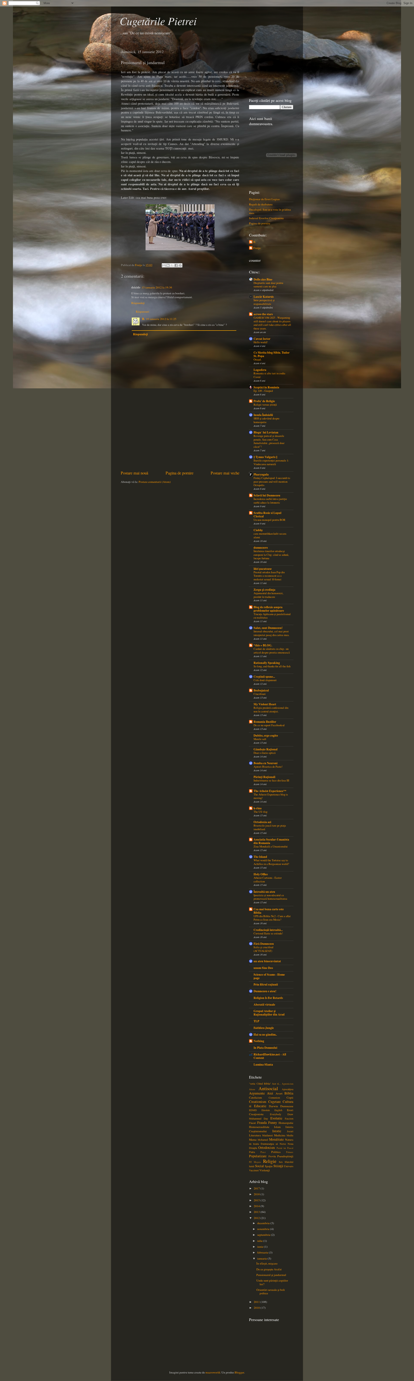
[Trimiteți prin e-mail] (164, 265)
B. (143, 319)
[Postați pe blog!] (168, 265)
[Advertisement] (180, 437)
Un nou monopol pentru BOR (269, 520)
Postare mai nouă (134, 473)
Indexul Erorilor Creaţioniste (266, 218)
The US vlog (260, 812)
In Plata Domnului (265, 1048)
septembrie (264, 1235)
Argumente (257, 1093)
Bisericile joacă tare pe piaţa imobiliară (270, 827)
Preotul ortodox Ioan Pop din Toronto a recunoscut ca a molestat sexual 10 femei (269, 575)
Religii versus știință (265, 404)
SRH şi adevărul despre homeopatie (266, 420)
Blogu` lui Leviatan (266, 432)
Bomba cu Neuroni (266, 763)
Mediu (290, 1135)
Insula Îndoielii (263, 415)
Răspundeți (138, 303)
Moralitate (276, 1139)
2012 (257, 1218)
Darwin (273, 1106)
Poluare (289, 1152)
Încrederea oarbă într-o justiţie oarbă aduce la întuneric (270, 500)
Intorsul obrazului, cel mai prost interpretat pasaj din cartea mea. (271, 633)
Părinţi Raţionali (264, 777)
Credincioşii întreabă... (268, 930)
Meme (253, 1140)
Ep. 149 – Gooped (263, 391)
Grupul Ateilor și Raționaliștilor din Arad (269, 1013)
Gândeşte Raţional (266, 749)
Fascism (289, 1118)
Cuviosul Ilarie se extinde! (268, 933)
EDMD (253, 1110)
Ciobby (258, 530)
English (278, 1110)
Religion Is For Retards (268, 998)
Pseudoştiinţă (285, 1156)
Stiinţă (278, 1166)
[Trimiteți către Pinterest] (180, 265)
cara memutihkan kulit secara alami (270, 535)
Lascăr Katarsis (264, 296)
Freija (256, 248)
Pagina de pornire (179, 473)
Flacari (252, 1122)
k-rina (258, 808)
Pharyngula (261, 474)
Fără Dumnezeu (264, 944)
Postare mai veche (225, 473)
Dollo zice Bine (263, 279)
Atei (270, 1093)
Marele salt (260, 739)
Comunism (274, 1097)
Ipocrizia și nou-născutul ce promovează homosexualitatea (270, 897)
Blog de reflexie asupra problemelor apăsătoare (269, 609)
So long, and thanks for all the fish (272, 666)
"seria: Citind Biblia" (260, 1083)
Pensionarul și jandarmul (271, 1275)
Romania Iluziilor (265, 722)
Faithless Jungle (264, 1028)
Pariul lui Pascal (285, 1148)
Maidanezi (267, 1135)
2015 (257, 1200)
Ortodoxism (266, 1147)
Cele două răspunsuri (265, 680)
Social (259, 1166)
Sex (281, 1162)
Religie (269, 1161)
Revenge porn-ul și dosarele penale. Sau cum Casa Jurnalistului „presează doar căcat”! (269, 441)
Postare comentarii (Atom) (155, 482)
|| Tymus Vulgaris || (265, 457)
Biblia (288, 1093)
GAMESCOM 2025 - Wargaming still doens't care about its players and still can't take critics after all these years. (272, 323)
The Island (260, 857)
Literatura (255, 1135)
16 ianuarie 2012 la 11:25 (161, 319)
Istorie (276, 1131)
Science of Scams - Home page (269, 976)
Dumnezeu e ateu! (265, 991)
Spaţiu (269, 1166)
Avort (279, 1093)
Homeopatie (286, 1123)
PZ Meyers (255, 1162)
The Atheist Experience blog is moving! (271, 796)
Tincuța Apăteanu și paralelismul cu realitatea (272, 616)
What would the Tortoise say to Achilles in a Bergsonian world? (271, 862)
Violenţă (264, 1170)
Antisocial (268, 1088)
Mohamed (263, 1139)
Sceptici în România (266, 387)
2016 (257, 1194)
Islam (277, 1127)
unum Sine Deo (263, 968)
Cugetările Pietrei (158, 20)
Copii (290, 1097)
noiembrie (263, 1229)
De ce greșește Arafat (269, 1269)
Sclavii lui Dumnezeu (267, 495)
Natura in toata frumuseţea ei (271, 1142)
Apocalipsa (287, 1089)
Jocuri (290, 1131)
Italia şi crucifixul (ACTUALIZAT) (263, 949)
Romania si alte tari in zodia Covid (269, 375)
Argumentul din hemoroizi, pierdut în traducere (268, 595)
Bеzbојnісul (261, 690)
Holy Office (261, 874)
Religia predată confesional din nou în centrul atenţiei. (271, 709)
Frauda (262, 1122)
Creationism (257, 1101)
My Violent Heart (265, 704)
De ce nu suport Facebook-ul (269, 725)
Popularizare (258, 1156)
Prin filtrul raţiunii (266, 984)
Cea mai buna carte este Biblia (269, 911)
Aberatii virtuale (264, 1004)
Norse (283, 1143)
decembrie (263, 1223)
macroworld (212, 1372)
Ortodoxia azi (262, 822)
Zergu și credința (264, 589)
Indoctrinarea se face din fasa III (271, 780)
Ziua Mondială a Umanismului (271, 846)
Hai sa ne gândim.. (265, 1034)
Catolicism (255, 1097)
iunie (260, 1247)
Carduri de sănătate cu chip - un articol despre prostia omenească (272, 650)
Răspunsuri (142, 311)
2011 (257, 1302)
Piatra (252, 1152)
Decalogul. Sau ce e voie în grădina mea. (270, 211)
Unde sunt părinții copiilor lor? (272, 1282)
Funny (272, 1122)
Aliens (252, 1089)
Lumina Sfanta (263, 1064)
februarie (263, 1252)
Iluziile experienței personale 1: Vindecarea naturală (271, 462)
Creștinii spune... (264, 676)
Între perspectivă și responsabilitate (264, 302)
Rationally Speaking (267, 663)
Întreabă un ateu (264, 892)
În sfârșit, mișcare (267, 1263)
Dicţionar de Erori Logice (264, 199)
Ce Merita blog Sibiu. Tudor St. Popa (272, 354)
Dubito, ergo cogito (266, 735)
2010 (257, 1308)
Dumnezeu (286, 1106)
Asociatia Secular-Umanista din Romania (271, 841)
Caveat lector (262, 339)
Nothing (259, 1041)
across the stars (263, 314)
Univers (288, 1166)
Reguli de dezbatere (261, 204)
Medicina (279, 1135)
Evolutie (276, 1118)
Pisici (263, 1152)
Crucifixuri (260, 694)
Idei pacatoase (263, 569)
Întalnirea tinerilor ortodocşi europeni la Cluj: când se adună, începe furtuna (271, 554)
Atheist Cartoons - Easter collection (268, 879)
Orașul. (258, 359)
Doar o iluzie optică (265, 753)
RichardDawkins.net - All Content (270, 1056)
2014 (257, 1206)
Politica (276, 1152)
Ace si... (276, 1083)
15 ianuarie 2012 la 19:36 (157, 287)
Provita (272, 1156)
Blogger (239, 1372)
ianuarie (262, 1258)
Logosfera (260, 370)
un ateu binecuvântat (267, 961)
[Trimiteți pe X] (172, 265)
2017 (257, 1188)
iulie (260, 1241)
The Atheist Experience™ (270, 791)
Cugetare (274, 1101)
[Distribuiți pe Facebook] (176, 265)
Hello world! (261, 342)
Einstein (266, 1110)
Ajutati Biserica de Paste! (268, 766)
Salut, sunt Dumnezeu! (268, 628)
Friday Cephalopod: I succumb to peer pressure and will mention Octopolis (272, 481)
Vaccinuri (254, 1170)
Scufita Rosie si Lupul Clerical (267, 514)
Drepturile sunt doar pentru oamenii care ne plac (268, 284)
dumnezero (261, 547)
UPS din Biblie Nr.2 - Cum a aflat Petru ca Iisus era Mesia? (272, 918)
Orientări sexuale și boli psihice (270, 1291)
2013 (257, 1212)
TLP (256, 1021)
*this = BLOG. (263, 645)
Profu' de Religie (264, 401)
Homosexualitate (259, 1127)
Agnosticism (287, 1083)
